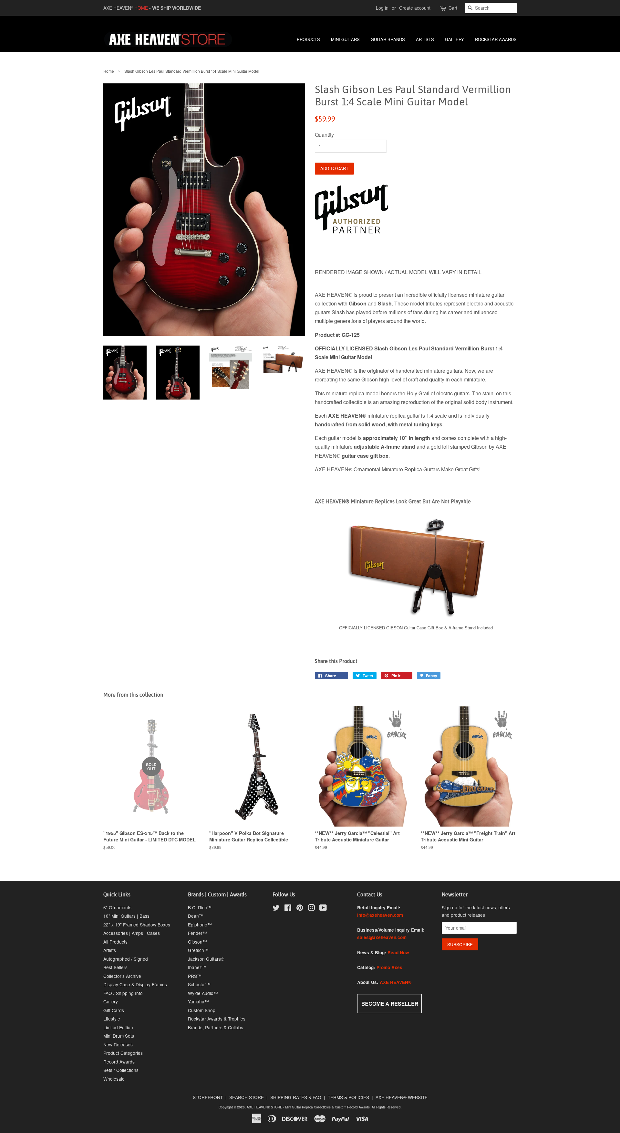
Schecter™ (199, 984)
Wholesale (114, 1078)
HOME (141, 8)
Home (108, 71)
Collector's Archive (122, 976)
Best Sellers (115, 967)
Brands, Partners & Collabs (215, 1027)
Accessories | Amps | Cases (131, 933)
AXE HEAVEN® (395, 982)
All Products (115, 941)
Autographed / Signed (125, 959)
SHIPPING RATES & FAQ (295, 1097)
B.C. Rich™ (200, 907)
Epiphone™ (200, 924)
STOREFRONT (208, 1097)
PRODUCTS (308, 39)
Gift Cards (113, 1010)
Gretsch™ (198, 950)
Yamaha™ (198, 1001)
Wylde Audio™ (203, 993)
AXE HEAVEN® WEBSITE (402, 1097)
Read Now (398, 952)
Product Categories (123, 1053)
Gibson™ (197, 941)
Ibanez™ (197, 967)
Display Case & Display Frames (135, 984)
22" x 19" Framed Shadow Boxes (136, 924)
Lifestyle (111, 1018)
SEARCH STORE (246, 1097)
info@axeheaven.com (380, 915)
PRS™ (195, 976)
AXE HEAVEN (118, 8)
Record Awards (119, 1061)
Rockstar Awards (496, 39)
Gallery (110, 1001)
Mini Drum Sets (118, 1035)
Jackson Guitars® (206, 959)
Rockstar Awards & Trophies (216, 1018)
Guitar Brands (388, 39)
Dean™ (195, 916)
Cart (453, 8)
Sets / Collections (121, 1070)
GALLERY (454, 39)
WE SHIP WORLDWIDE (176, 8)
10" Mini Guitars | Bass (126, 916)
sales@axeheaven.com (382, 937)
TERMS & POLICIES (348, 1097)
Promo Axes (389, 967)
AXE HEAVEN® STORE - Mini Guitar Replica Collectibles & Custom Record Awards (308, 1107)
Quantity (324, 134)
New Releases (118, 1044)
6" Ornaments (117, 907)
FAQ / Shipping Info (123, 993)
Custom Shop (201, 1010)
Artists (109, 950)
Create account (414, 8)
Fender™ (197, 933)
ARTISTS (425, 39)
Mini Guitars (345, 39)
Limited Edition (118, 1027)
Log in (382, 8)
